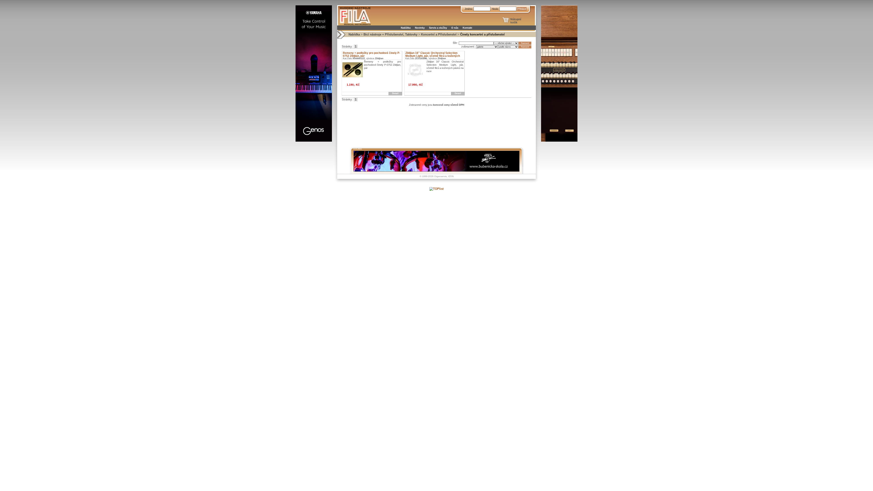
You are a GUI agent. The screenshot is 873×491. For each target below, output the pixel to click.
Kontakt (467, 27)
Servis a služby (438, 27)
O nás (454, 27)
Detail (395, 93)
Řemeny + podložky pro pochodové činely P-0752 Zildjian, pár (371, 54)
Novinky (420, 27)
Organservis (440, 176)
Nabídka (406, 27)
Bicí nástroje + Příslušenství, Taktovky (390, 34)
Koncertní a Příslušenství (439, 34)
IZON (451, 176)
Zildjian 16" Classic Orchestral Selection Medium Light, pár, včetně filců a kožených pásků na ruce (432, 56)
